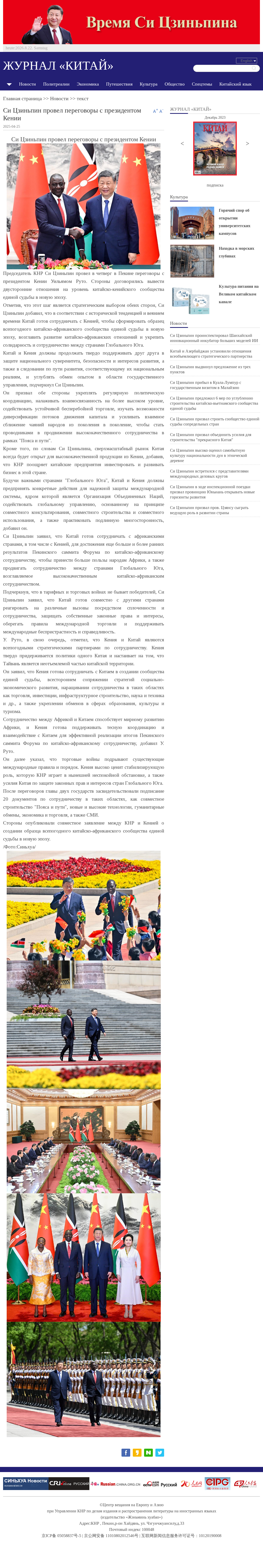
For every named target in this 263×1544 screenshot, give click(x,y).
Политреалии (56, 84)
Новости (27, 84)
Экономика (88, 84)
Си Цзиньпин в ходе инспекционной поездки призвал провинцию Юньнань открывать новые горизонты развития (212, 492)
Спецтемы (202, 84)
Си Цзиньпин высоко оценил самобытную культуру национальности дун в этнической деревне (208, 455)
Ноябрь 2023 (235, 117)
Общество (175, 84)
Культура (148, 84)
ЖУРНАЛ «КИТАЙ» (58, 65)
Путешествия (119, 84)
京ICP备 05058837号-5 (61, 1535)
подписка (215, 185)
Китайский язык (235, 84)
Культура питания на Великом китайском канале (239, 294)
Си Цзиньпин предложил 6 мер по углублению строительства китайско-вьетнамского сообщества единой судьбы (214, 403)
